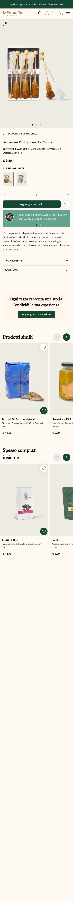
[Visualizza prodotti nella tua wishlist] (54, 13)
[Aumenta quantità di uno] (66, 194)
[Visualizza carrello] (61, 13)
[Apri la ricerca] (40, 13)
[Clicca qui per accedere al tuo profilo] (47, 13)
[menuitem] (40, 13)
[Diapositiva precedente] (57, 337)
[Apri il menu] (68, 13)
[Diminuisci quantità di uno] (6, 194)
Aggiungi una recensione (36, 314)
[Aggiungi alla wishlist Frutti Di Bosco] (44, 468)
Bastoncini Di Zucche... (22, 133)
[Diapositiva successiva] (66, 337)
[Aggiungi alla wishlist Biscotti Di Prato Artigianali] (44, 347)
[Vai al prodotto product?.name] (24, 379)
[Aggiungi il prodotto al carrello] (44, 410)
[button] (32, 124)
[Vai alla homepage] (12, 13)
